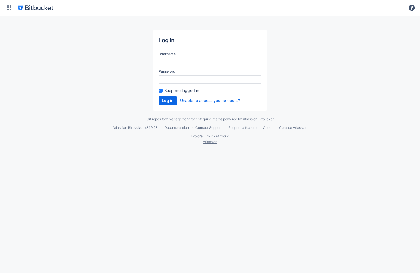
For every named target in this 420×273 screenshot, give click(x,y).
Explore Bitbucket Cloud (210, 136)
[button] (9, 7)
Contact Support (208, 127)
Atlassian (210, 142)
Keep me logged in (181, 90)
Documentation (176, 127)
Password (167, 71)
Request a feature (242, 127)
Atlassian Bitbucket (258, 119)
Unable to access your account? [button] (210, 100)
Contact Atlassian (293, 127)
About (268, 127)
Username (167, 54)
